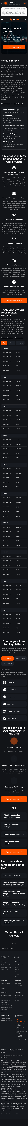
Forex (16, 967)
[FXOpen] (14, 19)
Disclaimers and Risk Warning (21, 1020)
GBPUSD (5, 406)
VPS (2, 986)
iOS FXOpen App (5, 1018)
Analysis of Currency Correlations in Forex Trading (14, 904)
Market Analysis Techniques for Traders (13, 922)
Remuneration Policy (20, 1028)
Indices (17, 969)
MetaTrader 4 (20, 658)
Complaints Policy (21, 1039)
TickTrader (7, 658)
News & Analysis (5, 998)
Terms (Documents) (10, 1113)
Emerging (20, 343)
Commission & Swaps (6, 967)
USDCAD (5, 493)
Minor (11, 343)
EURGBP (5, 552)
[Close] (1, 3)
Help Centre (4, 1002)
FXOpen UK (4, 1060)
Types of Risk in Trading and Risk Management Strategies (14, 884)
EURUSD (5, 348)
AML (17, 1113)
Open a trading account (14, 47)
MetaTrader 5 (7, 663)
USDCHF (5, 377)
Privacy (2, 1113)
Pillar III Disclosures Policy (22, 1032)
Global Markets (19, 964)
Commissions (19, 338)
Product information (7, 338)
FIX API (3, 988)
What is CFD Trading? (6, 1005)
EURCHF (5, 523)
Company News (19, 995)
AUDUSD (5, 435)
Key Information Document (21, 1024)
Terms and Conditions (19, 1036)
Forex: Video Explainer (11, 876)
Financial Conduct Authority (19, 1066)
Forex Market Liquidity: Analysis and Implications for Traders (14, 894)
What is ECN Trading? (6, 1007)
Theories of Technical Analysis (11, 913)
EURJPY (5, 581)
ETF (16, 976)
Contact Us (18, 1000)
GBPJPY (5, 610)
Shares (17, 974)
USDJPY (5, 464)
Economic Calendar (6, 995)
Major (4, 343)
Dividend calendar (5, 1000)
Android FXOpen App (6, 1020)
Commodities (18, 971)
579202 (21, 1067)
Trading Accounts (5, 964)
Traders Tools (4, 969)
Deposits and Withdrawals (18, 984)
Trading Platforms (5, 983)
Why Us (17, 998)
